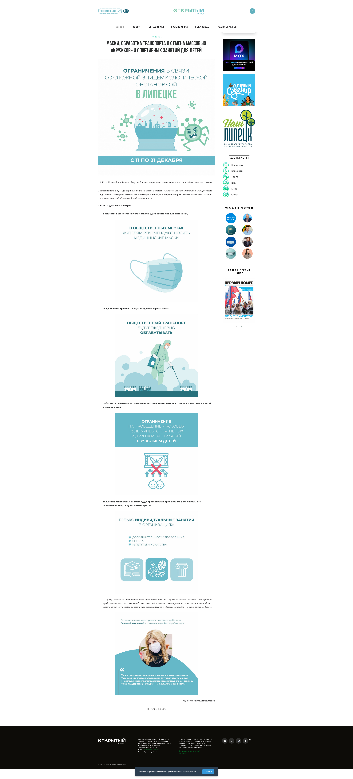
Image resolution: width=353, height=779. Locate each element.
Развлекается (227, 27)
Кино (234, 188)
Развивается (180, 27)
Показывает (203, 27)
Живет (120, 27)
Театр (234, 176)
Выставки (237, 165)
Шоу (233, 182)
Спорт (234, 194)
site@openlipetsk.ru (151, 750)
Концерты (237, 170)
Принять (208, 771)
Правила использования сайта (190, 751)
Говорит (136, 27)
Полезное (156, 37)
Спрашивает (157, 27)
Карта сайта (183, 753)
